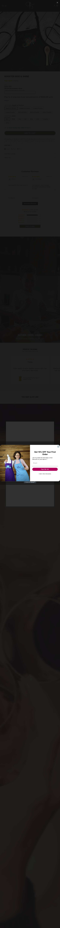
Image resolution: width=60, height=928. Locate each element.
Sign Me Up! (45, 469)
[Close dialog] (58, 446)
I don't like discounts (45, 473)
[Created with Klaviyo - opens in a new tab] (30, 482)
